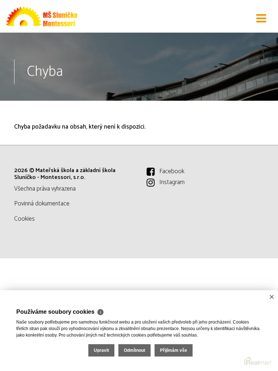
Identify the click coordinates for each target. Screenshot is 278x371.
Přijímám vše (173, 350)
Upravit (101, 350)
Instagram (172, 182)
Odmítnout (134, 350)
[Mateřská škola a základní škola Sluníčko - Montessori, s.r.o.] (41, 16)
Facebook (171, 171)
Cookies (24, 219)
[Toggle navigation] (261, 19)
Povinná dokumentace (42, 204)
